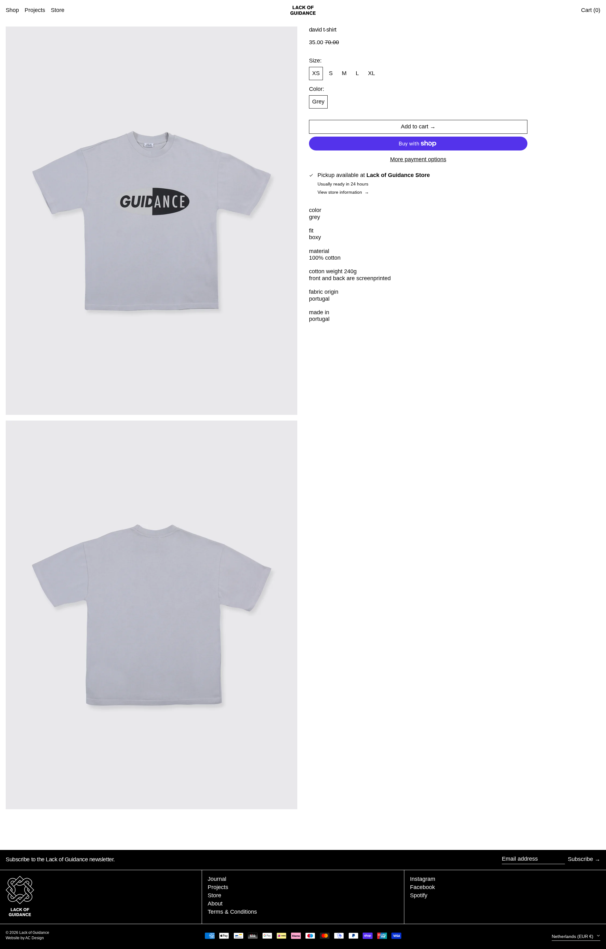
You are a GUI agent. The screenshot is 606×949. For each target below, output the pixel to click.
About (215, 903)
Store (214, 895)
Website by (15, 938)
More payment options (418, 159)
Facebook (422, 887)
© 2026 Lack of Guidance (27, 932)
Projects (218, 887)
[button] (151, 221)
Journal (217, 879)
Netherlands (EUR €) (573, 936)
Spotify (418, 895)
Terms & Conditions (232, 912)
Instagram (422, 879)
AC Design (34, 938)
